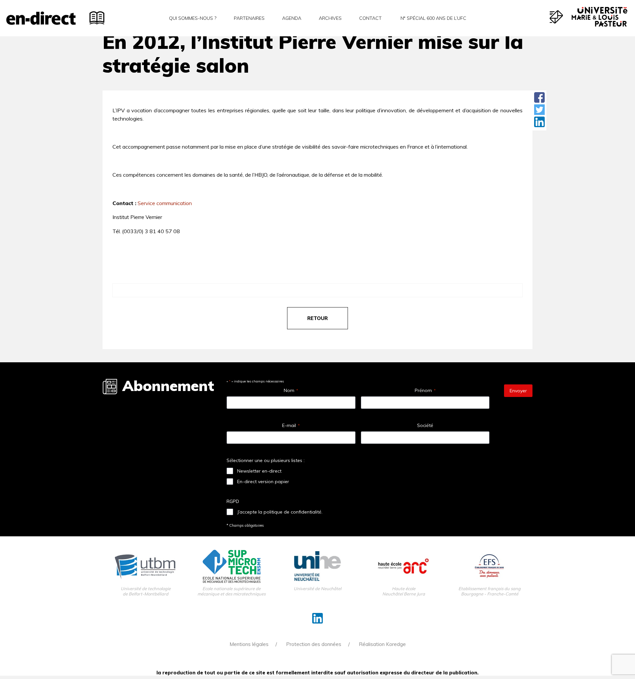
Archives (330, 18)
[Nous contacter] (556, 17)
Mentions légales (249, 644)
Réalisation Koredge (382, 644)
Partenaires (249, 18)
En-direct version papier (263, 481)
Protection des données (313, 644)
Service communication (165, 203)
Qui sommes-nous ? (192, 18)
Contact (370, 18)
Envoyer (518, 391)
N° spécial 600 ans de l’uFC (432, 18)
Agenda (291, 18)
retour (317, 318)
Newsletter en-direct (259, 471)
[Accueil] (41, 18)
